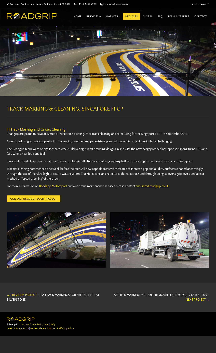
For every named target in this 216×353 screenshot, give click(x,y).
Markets (112, 16)
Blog (47, 324)
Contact (200, 16)
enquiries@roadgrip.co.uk (152, 186)
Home (78, 16)
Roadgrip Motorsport (53, 186)
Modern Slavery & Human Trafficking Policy (52, 328)
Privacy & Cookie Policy (31, 324)
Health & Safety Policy (18, 328)
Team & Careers (178, 16)
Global (148, 16)
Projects (131, 16)
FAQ (160, 16)
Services (93, 16)
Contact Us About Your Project (33, 198)
